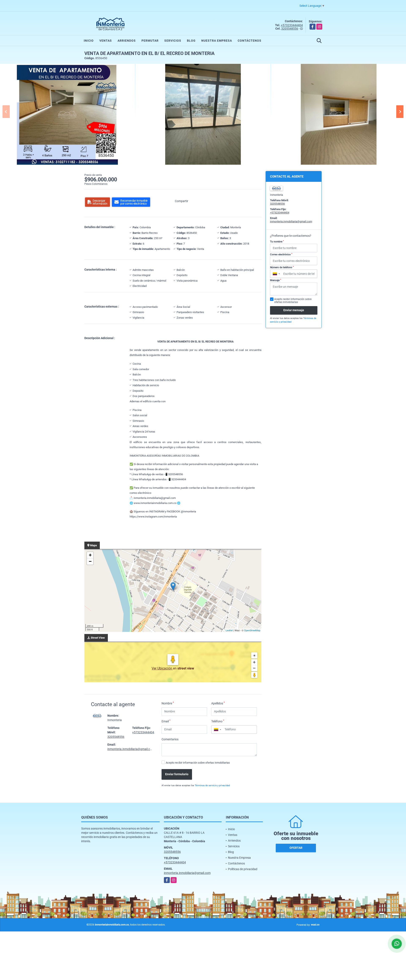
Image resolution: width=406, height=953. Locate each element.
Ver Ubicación (162, 668)
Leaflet (229, 630)
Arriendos (127, 40)
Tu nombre (277, 241)
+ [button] (90, 555)
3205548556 (289, 28)
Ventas (105, 40)
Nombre (168, 703)
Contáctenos (249, 40)
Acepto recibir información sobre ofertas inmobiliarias (198, 762)
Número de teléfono (282, 267)
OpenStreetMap (252, 630)
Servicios (172, 40)
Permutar (150, 40)
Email (166, 721)
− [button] (90, 561)
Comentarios (170, 739)
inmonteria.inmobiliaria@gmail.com (130, 749)
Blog (191, 40)
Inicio (89, 40)
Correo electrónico (281, 254)
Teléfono (217, 721)
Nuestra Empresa (216, 40)
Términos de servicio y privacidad (212, 785)
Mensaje (275, 280)
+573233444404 (292, 25)
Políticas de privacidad (242, 869)
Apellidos (218, 703)
